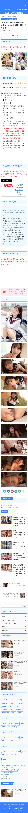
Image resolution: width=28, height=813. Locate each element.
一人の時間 (4, 776)
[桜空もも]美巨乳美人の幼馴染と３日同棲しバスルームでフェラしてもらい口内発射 (20, 642)
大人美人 (17, 706)
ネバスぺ (18, 751)
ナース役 (4, 723)
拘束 (8, 754)
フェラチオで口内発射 (7, 505)
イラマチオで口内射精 (7, 773)
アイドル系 (5, 507)
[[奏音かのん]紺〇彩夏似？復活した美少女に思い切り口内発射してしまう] (15, 491)
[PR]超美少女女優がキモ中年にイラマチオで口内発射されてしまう (20, 790)
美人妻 (13, 726)
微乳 (3, 740)
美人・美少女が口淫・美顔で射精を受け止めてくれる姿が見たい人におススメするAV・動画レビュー (14, 805)
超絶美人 (13, 712)
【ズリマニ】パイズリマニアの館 (10, 769)
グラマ (3, 737)
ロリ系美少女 (19, 703)
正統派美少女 (5, 709)
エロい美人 (11, 699)
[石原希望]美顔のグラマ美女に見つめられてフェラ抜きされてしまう (20, 683)
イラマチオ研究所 (6, 774)
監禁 (12, 754)
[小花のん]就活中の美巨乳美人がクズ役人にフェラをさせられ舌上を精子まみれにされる (19, 521)
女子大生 (10, 723)
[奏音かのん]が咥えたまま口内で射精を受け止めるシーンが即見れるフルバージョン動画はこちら (17, 292)
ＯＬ (18, 726)
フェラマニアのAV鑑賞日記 (14, 13)
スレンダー (10, 737)
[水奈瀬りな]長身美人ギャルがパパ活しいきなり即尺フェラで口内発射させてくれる (20, 673)
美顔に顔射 (5, 630)
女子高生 (17, 723)
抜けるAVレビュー (6, 778)
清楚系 (11, 709)
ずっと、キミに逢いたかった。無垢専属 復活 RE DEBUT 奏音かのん (14, 212)
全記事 (14, 505)
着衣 (16, 754)
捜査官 (3, 726)
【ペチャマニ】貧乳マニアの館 (9, 771)
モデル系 (11, 703)
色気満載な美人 (5, 712)
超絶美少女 (20, 712)
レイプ (23, 751)
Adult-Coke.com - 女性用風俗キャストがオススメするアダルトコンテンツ (13, 766)
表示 (16, 35)
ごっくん (4, 751)
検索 (24, 606)
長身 (17, 507)
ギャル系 (19, 699)
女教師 (22, 723)
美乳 (8, 740)
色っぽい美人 (19, 709)
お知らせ (4, 617)
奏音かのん (10, 507)
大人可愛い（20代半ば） (7, 706)
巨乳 (14, 507)
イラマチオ (11, 751)
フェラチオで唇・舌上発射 (9, 623)
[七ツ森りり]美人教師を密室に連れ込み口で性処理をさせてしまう (20, 663)
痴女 (8, 726)
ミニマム (17, 737)
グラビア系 (4, 703)
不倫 (3, 754)
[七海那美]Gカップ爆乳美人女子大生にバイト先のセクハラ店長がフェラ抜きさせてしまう (20, 652)
